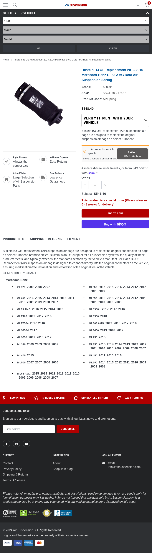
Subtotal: (87, 193)
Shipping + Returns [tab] (46, 239)
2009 (30, 287)
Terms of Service (14, 480)
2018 (103, 316)
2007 (46, 287)
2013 (126, 287)
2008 (38, 287)
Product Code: (92, 99)
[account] (138, 4)
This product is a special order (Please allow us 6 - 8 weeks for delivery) (115, 202)
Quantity (86, 177)
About (56, 463)
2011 (93, 291)
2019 (32, 316)
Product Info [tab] (13, 239)
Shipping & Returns (16, 474)
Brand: (86, 87)
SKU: (85, 93)
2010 (101, 291)
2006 (46, 362)
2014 (118, 287)
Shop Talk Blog (63, 469)
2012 (134, 287)
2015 (110, 287)
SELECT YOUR (132, 153)
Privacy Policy (12, 469)
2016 (102, 287)
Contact (8, 463)
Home (6, 59)
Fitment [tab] (73, 239)
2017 (105, 309)
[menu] (5, 5)
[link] (6, 443)
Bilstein (108, 86)
